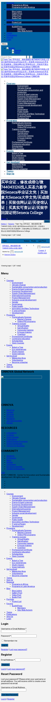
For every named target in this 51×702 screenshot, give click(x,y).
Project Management (26, 103)
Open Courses (18, 149)
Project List (16, 22)
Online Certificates (14, 444)
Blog (8, 9)
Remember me (10, 641)
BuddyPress (17, 27)
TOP (3, 473)
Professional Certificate (22, 142)
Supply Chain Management (29, 99)
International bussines (26, 101)
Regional (10, 3)
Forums (10, 24)
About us (10, 410)
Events (10, 151)
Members (21, 29)
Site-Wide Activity (25, 31)
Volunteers (11, 464)
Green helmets (18, 160)
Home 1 (4, 224)
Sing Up (10, 37)
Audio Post (16, 18)
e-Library (10, 435)
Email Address (8, 660)
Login (9, 39)
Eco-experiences (19, 155)
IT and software (24, 116)
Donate (10, 423)
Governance (22, 109)
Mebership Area (19, 164)
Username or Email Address (13, 629)
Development (23, 118)
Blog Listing (17, 11)
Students (10, 456)
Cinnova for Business (16, 446)
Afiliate (10, 462)
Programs (12, 120)
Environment (22, 86)
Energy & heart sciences (27, 94)
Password (6, 636)
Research (11, 419)
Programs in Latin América (23, 7)
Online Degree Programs (17, 441)
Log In (3, 669)
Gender (20, 107)
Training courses (19, 129)
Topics (9, 33)
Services (10, 414)
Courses (11, 83)
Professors (11, 458)
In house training (24, 138)
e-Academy (12, 433)
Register (4, 649)
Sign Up (10, 174)
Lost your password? (18, 649)
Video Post (16, 16)
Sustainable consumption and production (29, 287)
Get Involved (13, 162)
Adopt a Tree (17, 153)
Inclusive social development (29, 105)
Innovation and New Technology (31, 114)
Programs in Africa (20, 5)
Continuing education (21, 144)
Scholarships (17, 146)
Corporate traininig (25, 136)
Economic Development (27, 97)
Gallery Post (17, 14)
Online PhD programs (26, 127)
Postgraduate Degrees (21, 123)
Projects (10, 416)
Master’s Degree (24, 125)
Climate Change (24, 88)
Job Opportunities (14, 421)
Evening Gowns (10, 255)
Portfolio (10, 20)
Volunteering (17, 167)
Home (3, 219)
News (9, 460)
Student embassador (16, 469)
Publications (12, 35)
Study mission (18, 158)
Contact (10, 412)
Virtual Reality (23, 131)
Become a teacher (20, 169)
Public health (22, 112)
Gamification (22, 134)
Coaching (21, 140)
